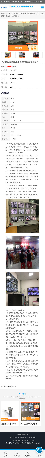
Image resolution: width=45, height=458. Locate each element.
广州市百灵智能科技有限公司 (18, 440)
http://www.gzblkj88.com (8, 386)
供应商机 (15, 14)
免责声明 (23, 443)
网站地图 (37, 443)
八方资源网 (16, 443)
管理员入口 (30, 443)
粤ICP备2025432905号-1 (28, 437)
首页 (9, 14)
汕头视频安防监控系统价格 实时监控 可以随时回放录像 (19, 424)
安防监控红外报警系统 (27, 14)
